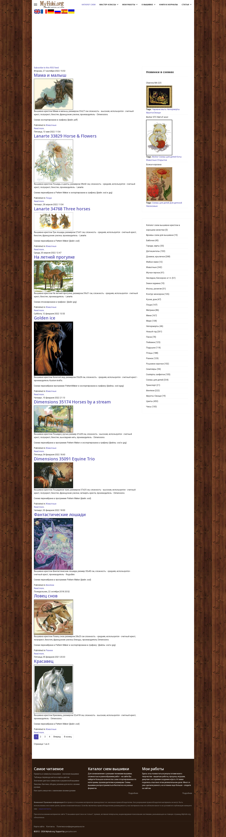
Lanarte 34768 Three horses (62, 209)
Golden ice (44, 318)
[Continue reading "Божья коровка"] (167, 184)
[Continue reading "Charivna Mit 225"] (167, 96)
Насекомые (152, 206)
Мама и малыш (50, 75)
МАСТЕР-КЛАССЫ (107, 4)
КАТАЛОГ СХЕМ (88, 4)
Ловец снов (46, 596)
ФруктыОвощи (153, 112)
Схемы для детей (167, 157)
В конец (68, 736)
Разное (49, 650)
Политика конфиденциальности (70, 826)
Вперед (57, 736)
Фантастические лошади (60, 514)
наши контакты (45, 809)
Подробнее (133, 793)
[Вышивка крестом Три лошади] (86, 221)
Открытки (162, 160)
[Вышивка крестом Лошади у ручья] (86, 419)
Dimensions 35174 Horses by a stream (72, 402)
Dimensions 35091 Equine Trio (64, 459)
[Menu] (35, 4)
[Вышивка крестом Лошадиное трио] (86, 475)
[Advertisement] (113, 33)
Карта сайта (39, 826)
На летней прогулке (54, 257)
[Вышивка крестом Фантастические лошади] (86, 544)
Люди (49, 198)
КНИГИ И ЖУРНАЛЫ (168, 4)
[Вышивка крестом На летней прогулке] (86, 276)
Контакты (50, 826)
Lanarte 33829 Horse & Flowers (65, 136)
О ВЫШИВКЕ (147, 4)
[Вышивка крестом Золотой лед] (86, 349)
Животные (51, 125)
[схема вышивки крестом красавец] (86, 689)
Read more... (39, 128)
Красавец (43, 661)
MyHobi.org (186, 814)
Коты (179, 157)
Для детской (176, 203)
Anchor (155, 157)
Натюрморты (173, 109)
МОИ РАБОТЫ (128, 4)
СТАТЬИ (185, 4)
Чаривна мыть (159, 109)
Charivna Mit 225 (153, 83)
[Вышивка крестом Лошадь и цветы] (86, 160)
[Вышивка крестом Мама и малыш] (86, 94)
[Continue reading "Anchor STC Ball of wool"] (167, 137)
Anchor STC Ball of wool (157, 117)
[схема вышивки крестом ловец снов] (86, 617)
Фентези (50, 585)
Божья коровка (153, 164)
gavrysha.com (71, 831)
